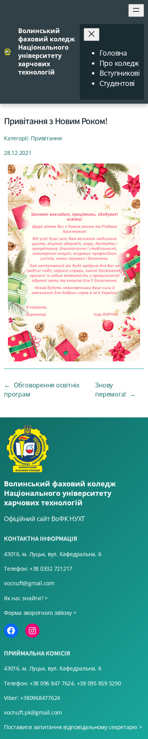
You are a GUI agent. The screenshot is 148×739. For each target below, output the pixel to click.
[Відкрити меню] (136, 10)
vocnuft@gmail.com (29, 583)
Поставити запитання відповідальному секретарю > (73, 727)
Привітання (46, 138)
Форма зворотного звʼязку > (40, 612)
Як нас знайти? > (26, 598)
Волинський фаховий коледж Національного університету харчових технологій (46, 51)
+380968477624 (40, 698)
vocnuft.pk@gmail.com (33, 712)
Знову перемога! (110, 389)
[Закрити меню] (91, 34)
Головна (113, 53)
